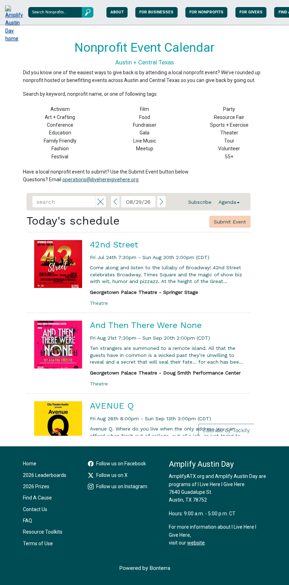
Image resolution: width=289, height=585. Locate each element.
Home (29, 463)
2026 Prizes (36, 486)
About (117, 12)
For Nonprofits (206, 12)
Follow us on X (112, 475)
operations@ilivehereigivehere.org (100, 179)
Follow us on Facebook (121, 463)
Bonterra (159, 568)
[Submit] (87, 12)
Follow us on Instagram (121, 486)
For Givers (251, 12)
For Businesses (156, 12)
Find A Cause (37, 498)
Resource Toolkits (42, 532)
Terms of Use (38, 543)
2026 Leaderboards (44, 475)
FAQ (27, 520)
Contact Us (35, 509)
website (196, 543)
